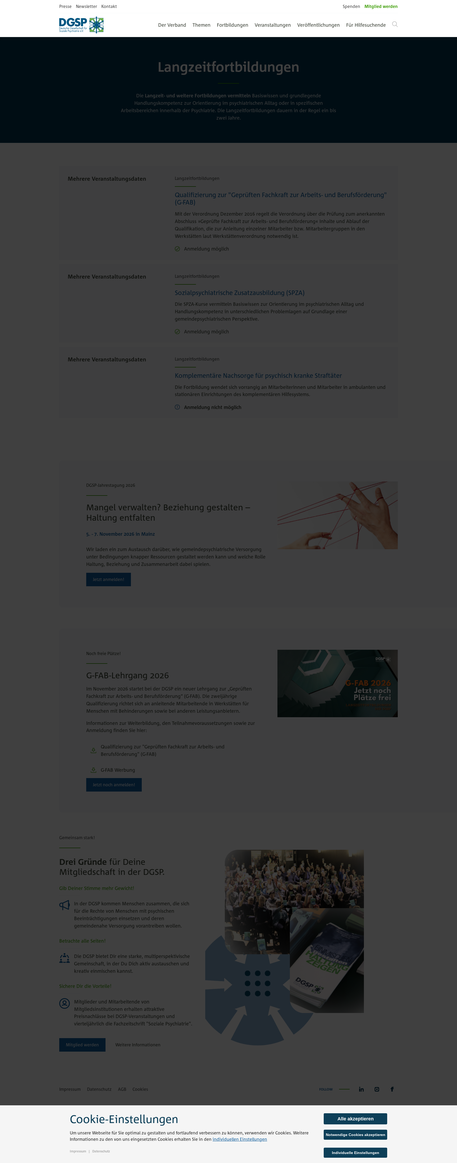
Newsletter (86, 6)
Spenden (351, 6)
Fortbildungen (232, 25)
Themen (202, 25)
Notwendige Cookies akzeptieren (355, 1135)
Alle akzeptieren (355, 1118)
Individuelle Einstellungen (355, 1153)
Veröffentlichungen (318, 25)
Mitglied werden (381, 6)
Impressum (78, 1151)
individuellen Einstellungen (240, 1139)
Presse (65, 6)
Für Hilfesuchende (366, 25)
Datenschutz (101, 1151)
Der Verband (172, 25)
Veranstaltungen (273, 25)
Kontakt (109, 6)
